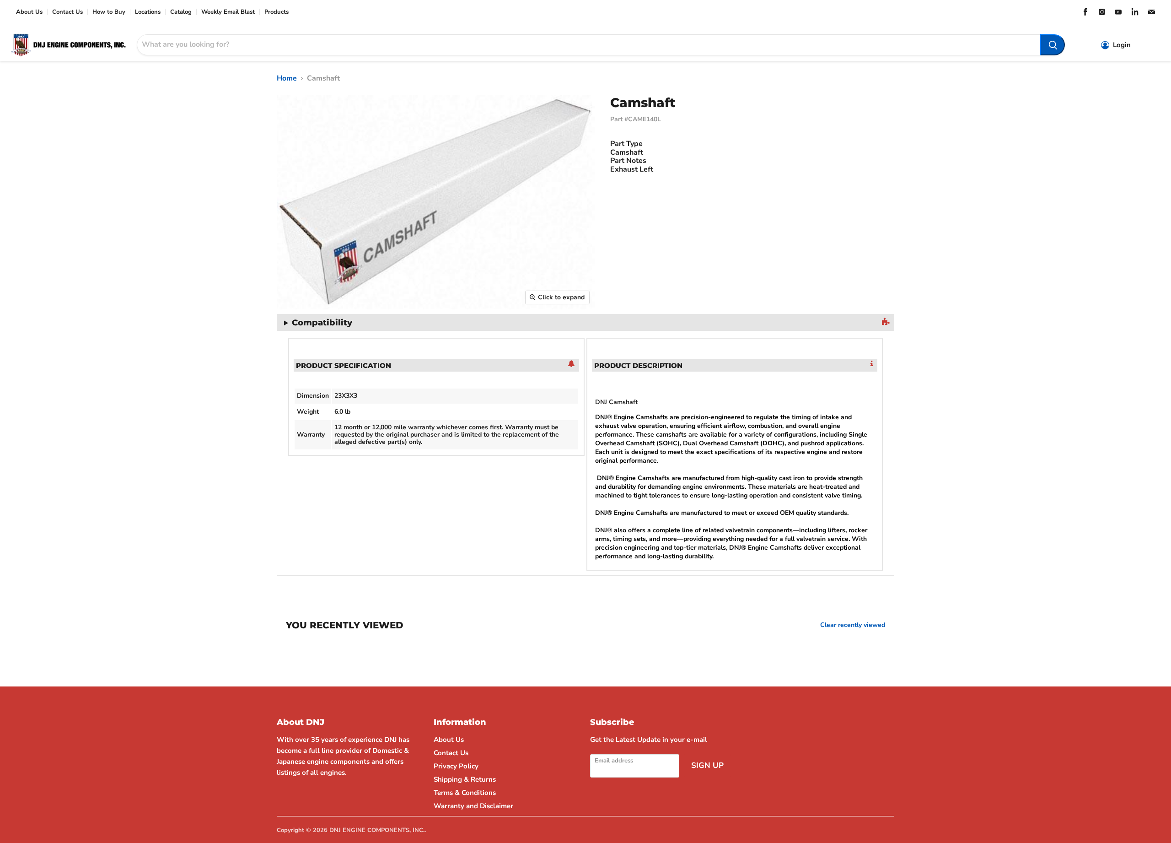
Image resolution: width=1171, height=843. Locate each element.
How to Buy (108, 12)
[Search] (1052, 44)
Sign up (707, 765)
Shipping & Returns (465, 779)
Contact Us (67, 12)
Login (1122, 45)
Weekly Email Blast (228, 12)
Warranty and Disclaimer (473, 806)
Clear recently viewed (852, 625)
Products (276, 12)
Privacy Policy (456, 766)
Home (287, 78)
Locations (148, 12)
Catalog (181, 12)
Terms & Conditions (465, 792)
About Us (29, 12)
